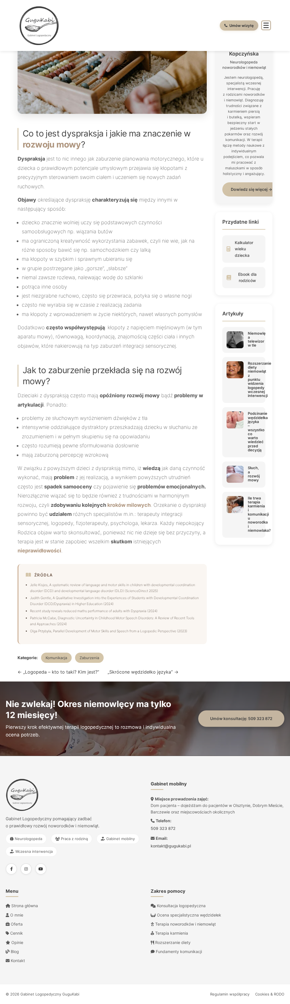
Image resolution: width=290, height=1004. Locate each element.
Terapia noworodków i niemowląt (185, 924)
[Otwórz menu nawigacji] (266, 25)
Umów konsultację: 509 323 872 (241, 718)
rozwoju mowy (52, 144)
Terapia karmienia (171, 933)
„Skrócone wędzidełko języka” (143, 672)
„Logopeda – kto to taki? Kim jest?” (58, 672)
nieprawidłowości (39, 551)
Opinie (16, 942)
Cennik (16, 933)
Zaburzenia (89, 657)
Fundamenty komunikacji (178, 951)
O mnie (16, 915)
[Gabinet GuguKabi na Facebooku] (11, 869)
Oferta (16, 924)
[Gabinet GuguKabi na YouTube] (40, 869)
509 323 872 (163, 828)
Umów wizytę (241, 25)
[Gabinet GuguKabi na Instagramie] (26, 869)
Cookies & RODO (269, 994)
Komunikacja (56, 657)
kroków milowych (129, 505)
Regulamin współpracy (230, 994)
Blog (14, 951)
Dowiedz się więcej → (251, 189)
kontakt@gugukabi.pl (171, 845)
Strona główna (24, 905)
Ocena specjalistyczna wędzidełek (188, 915)
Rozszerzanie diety (172, 942)
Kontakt (17, 960)
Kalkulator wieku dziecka (244, 249)
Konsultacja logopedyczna (181, 905)
